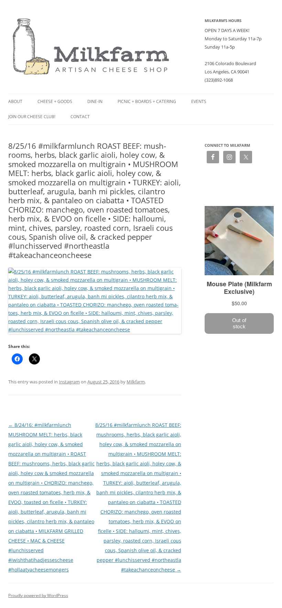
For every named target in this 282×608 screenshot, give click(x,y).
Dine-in (94, 101)
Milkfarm (136, 382)
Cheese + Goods (54, 101)
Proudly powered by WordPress (38, 595)
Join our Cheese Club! (31, 117)
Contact (80, 117)
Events (198, 101)
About (15, 101)
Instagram (69, 382)
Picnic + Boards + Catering (147, 101)
